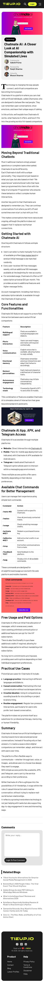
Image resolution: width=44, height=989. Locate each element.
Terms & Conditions (27, 966)
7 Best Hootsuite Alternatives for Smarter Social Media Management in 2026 (20, 878)
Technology (10, 39)
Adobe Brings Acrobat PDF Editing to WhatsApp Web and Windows (18, 891)
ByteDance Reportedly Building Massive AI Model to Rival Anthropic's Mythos (20, 903)
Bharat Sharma (16, 75)
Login (32, 4)
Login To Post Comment (15, 860)
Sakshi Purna (15, 62)
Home (9, 961)
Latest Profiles (13, 972)
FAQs (25, 974)
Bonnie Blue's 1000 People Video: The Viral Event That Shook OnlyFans (20, 885)
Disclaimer (27, 970)
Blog (9, 968)
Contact (10, 965)
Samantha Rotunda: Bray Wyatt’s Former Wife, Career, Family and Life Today (22, 909)
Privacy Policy (28, 961)
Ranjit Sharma (16, 69)
